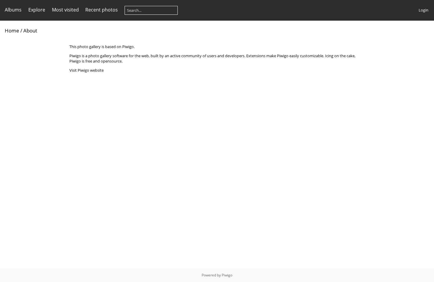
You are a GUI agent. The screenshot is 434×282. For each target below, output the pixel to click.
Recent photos (101, 9)
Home (12, 30)
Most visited (65, 9)
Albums (13, 9)
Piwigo (227, 275)
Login (423, 10)
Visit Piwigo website (86, 70)
